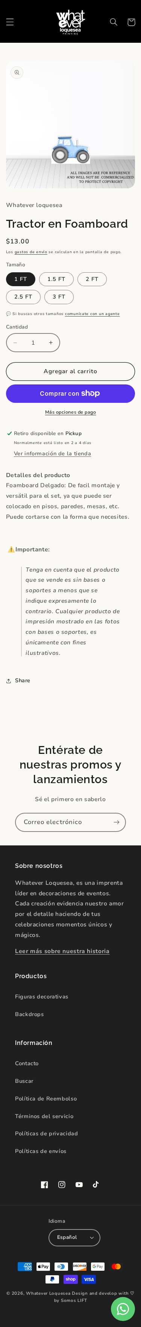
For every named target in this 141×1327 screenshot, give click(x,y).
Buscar (24, 1081)
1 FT (20, 279)
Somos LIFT (74, 1300)
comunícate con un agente (92, 314)
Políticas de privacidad (46, 1133)
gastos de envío (31, 252)
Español (67, 1237)
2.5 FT (23, 296)
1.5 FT (56, 279)
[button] (9, 22)
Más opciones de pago (70, 412)
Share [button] (22, 680)
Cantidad (17, 326)
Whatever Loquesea (48, 1293)
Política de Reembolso (46, 1098)
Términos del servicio (44, 1116)
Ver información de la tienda (52, 453)
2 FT (92, 279)
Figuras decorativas (41, 996)
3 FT (59, 296)
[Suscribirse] (116, 822)
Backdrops (29, 1014)
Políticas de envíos (41, 1151)
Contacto (27, 1063)
